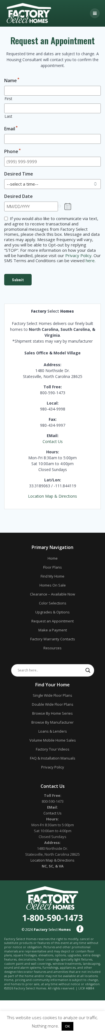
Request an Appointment (52, 621)
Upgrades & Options (52, 612)
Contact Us (53, 441)
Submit (18, 279)
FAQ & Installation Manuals (52, 758)
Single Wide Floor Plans (52, 695)
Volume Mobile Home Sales (52, 740)
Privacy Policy (78, 255)
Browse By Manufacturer (52, 722)
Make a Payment (52, 630)
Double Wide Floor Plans (52, 704)
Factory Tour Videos (52, 749)
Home (53, 558)
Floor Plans (52, 567)
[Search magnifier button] (88, 670)
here (90, 260)
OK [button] (67, 1026)
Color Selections (52, 603)
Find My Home (52, 576)
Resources (52, 647)
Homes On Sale (52, 585)
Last (8, 116)
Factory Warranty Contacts (52, 638)
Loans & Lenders (52, 731)
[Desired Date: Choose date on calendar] (67, 206)
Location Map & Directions (52, 496)
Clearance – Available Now (52, 594)
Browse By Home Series (52, 713)
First (8, 98)
